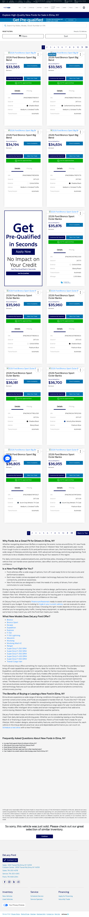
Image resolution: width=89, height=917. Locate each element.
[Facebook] (4, 882)
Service (34, 892)
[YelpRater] (14, 882)
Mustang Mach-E (14, 643)
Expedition (11, 628)
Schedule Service (36, 896)
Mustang (10, 641)
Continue (44, 836)
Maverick (11, 638)
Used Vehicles (7, 899)
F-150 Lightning (13, 635)
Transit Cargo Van (14, 662)
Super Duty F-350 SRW (17, 651)
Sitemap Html (41, 914)
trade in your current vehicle (51, 604)
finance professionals (40, 602)
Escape (10, 625)
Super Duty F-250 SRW (17, 648)
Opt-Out (57, 914)
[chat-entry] (7, 458)
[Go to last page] (86, 47)
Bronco (10, 620)
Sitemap (33, 914)
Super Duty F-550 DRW (17, 659)
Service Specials (36, 899)
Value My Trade (64, 899)
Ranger (10, 646)
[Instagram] (9, 882)
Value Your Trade (32, 78)
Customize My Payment (14, 78)
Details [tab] (17, 91)
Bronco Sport (12, 622)
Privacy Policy (15, 914)
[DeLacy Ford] (9, 7)
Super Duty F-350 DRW (17, 654)
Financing (64, 892)
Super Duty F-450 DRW (17, 656)
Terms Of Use (25, 914)
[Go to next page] (82, 47)
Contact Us (12, 860)
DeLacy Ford (6, 914)
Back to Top (82, 533)
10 (78, 47)
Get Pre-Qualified (23, 273)
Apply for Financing (66, 896)
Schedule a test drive (11, 728)
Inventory (7, 892)
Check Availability (32, 66)
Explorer (10, 630)
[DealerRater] (18, 882)
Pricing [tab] (29, 91)
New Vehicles (7, 896)
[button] (38, 54)
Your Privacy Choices (16, 905)
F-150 (9, 633)
